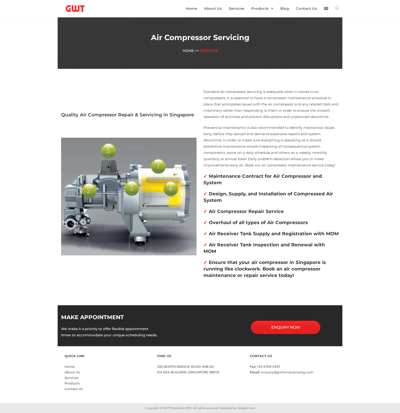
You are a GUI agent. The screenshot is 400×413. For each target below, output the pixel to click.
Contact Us (74, 389)
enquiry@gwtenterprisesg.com (287, 372)
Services (71, 378)
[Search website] (337, 8)
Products (72, 383)
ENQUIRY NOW (285, 327)
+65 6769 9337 (268, 367)
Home (70, 367)
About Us (72, 372)
